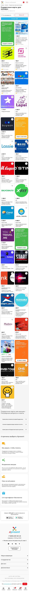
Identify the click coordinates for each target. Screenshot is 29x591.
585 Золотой (18, 334)
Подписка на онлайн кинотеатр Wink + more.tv (7, 291)
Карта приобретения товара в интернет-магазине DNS (20, 382)
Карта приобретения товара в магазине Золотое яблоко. (6, 65)
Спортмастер (4, 309)
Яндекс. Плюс (4, 266)
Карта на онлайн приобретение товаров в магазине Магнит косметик (21, 66)
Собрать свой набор (21, 136)
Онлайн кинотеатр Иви (21, 287)
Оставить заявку (21, 360)
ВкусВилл (3, 200)
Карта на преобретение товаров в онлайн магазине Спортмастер (6, 312)
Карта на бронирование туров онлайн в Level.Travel (21, 225)
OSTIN (17, 178)
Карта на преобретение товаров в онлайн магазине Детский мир (21, 90)
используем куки (7, 584)
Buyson (3, 133)
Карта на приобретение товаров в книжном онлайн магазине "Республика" (21, 314)
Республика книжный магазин (20, 310)
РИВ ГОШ (3, 379)
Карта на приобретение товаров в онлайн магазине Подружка (6, 337)
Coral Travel (4, 222)
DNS (16, 379)
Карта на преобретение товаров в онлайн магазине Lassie (6, 158)
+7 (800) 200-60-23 (14, 536)
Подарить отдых (21, 247)
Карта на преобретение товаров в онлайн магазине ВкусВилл (6, 203)
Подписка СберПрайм (6, 356)
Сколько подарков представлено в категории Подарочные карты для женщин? (15, 424)
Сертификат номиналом (21, 37)
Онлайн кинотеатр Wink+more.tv (5, 288)
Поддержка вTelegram (15, 548)
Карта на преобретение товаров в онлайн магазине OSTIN (21, 181)
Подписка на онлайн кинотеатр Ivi (20, 290)
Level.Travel (18, 222)
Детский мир (19, 87)
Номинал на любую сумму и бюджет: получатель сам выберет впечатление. (21, 41)
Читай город (18, 155)
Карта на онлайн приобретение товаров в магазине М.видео (6, 181)
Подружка (3, 334)
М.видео (3, 178)
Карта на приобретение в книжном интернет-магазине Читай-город (21, 158)
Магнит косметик (20, 62)
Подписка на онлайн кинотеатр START (20, 269)
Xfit (16, 200)
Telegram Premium (5, 111)
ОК (24, 584)
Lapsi (17, 111)
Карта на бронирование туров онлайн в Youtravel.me (7, 247)
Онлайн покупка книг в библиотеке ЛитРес (6, 91)
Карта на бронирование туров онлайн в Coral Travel (7, 225)
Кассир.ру (3, 401)
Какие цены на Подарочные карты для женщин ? (14, 429)
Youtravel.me (4, 244)
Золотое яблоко (5, 62)
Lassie (2, 155)
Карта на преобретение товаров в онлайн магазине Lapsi (21, 114)
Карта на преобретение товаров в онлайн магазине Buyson (6, 136)
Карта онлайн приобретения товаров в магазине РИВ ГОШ (7, 382)
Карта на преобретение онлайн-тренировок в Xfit (21, 202)
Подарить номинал (7, 43)
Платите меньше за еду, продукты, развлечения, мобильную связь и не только (7, 360)
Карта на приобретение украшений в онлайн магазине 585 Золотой (21, 337)
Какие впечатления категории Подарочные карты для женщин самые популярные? (15, 419)
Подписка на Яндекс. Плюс (7, 268)
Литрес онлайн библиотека (5, 88)
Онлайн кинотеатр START (21, 266)
